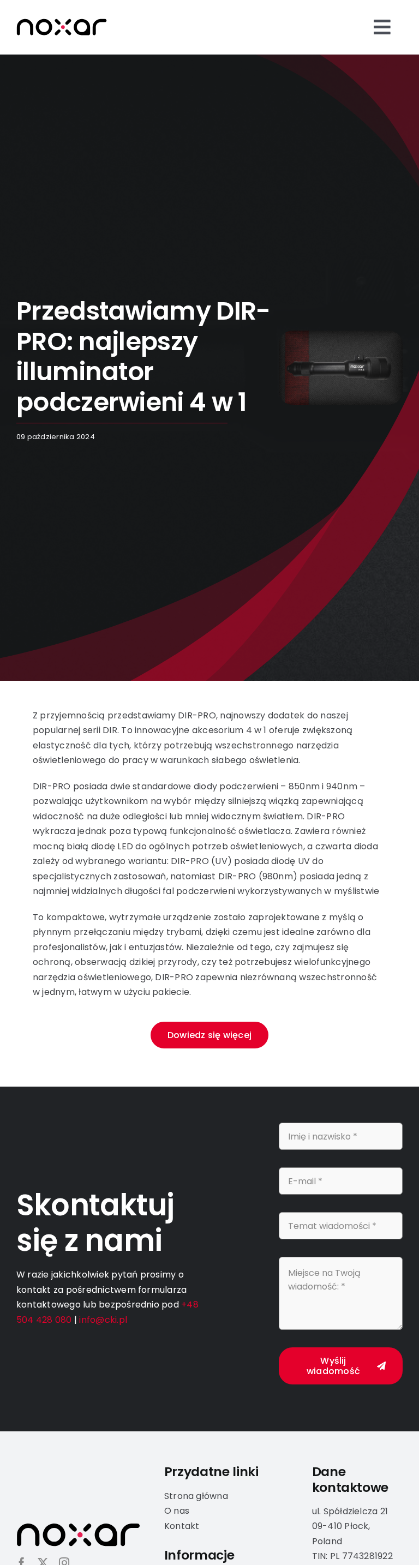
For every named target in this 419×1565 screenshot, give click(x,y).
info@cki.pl (103, 1320)
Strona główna (196, 1496)
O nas (176, 1510)
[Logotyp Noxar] (61, 22)
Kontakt (182, 1526)
